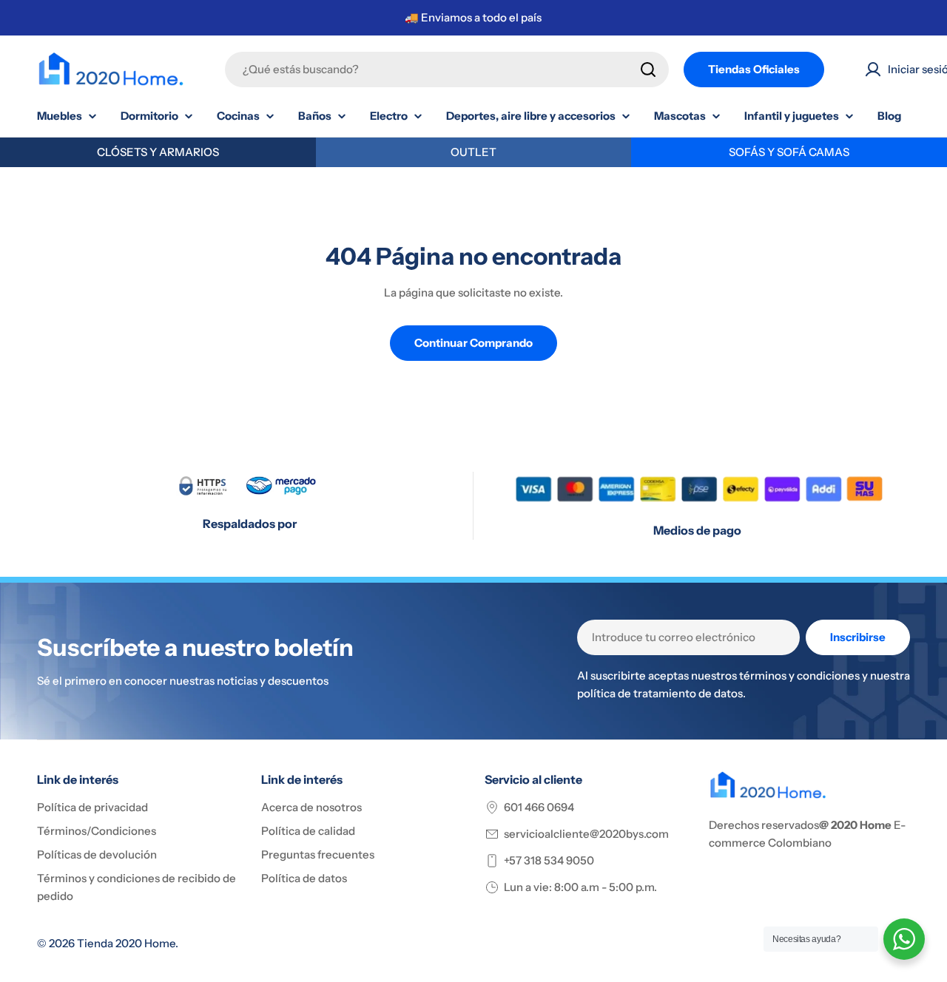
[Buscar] (648, 69)
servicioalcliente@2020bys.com (586, 834)
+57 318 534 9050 (549, 860)
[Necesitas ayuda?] (904, 939)
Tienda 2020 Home (126, 943)
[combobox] (447, 69)
